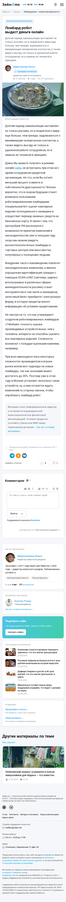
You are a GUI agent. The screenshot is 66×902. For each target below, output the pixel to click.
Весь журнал (8, 742)
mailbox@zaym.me (13, 827)
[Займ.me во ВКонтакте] (11, 807)
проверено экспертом (27, 71)
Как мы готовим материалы (19, 609)
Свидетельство (9, 875)
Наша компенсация (49, 814)
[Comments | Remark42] (33, 509)
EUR (36, 4)
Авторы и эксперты (29, 814)
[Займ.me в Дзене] (4, 807)
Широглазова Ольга (24, 66)
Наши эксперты (14, 718)
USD (25, 4)
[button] (55, 4)
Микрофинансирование (19, 21)
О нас (5, 814)
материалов (26, 584)
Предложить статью (17, 709)
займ (18, 167)
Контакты (13, 814)
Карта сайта (8, 817)
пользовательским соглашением (18, 863)
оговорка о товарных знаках (14, 873)
